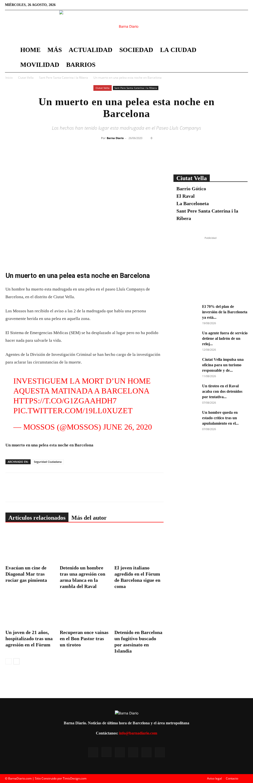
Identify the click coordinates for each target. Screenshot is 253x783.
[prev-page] (8, 661)
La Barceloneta (192, 203)
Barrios (80, 64)
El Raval (185, 196)
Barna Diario (115, 138)
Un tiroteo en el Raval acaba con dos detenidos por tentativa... (222, 391)
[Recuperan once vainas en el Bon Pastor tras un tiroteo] (84, 611)
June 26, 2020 (127, 426)
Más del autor (89, 517)
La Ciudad (178, 49)
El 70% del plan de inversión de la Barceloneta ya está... (224, 311)
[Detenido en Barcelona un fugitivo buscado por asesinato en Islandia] (139, 611)
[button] (242, 50)
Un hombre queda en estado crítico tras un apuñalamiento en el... (220, 417)
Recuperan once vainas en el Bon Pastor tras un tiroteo (84, 638)
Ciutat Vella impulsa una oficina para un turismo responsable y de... (223, 364)
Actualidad (90, 49)
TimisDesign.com (74, 778)
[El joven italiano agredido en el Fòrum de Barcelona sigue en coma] (139, 546)
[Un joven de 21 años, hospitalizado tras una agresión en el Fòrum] (30, 611)
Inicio (9, 77)
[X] (228, 5)
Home (30, 49)
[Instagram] (211, 5)
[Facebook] (203, 5)
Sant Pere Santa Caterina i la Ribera (63, 77)
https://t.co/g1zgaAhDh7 (65, 400)
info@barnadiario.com (138, 733)
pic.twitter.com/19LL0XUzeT (73, 410)
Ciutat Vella (26, 77)
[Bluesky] (244, 5)
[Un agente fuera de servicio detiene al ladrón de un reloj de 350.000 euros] (185, 339)
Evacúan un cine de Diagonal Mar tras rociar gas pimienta (26, 574)
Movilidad (39, 64)
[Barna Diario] (126, 26)
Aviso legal (214, 778)
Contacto (232, 778)
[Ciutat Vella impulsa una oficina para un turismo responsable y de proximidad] (185, 365)
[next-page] (16, 661)
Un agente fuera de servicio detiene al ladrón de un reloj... (225, 338)
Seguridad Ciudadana (48, 462)
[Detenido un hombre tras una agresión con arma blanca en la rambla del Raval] (84, 546)
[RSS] (220, 5)
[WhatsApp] (141, 158)
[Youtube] (236, 5)
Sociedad (136, 49)
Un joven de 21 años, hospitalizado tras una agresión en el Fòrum (29, 638)
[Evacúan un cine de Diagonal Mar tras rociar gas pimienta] (30, 546)
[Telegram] (152, 158)
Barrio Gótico (191, 188)
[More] (164, 158)
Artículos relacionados (36, 517)
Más (54, 49)
